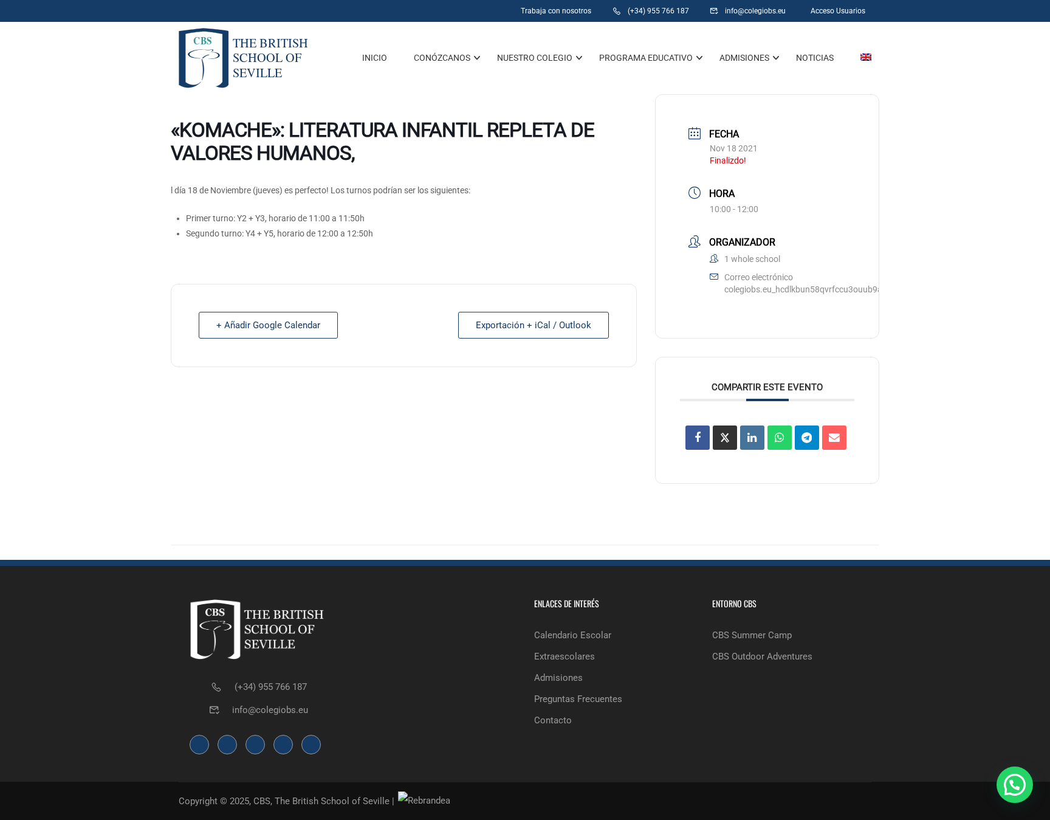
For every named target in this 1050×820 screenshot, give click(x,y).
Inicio (374, 58)
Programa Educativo (646, 58)
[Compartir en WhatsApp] (779, 438)
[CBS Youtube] (493, 11)
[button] (1015, 785)
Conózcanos (442, 58)
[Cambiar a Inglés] (859, 58)
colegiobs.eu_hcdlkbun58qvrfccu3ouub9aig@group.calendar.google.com (862, 289)
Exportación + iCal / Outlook (533, 325)
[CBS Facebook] (404, 11)
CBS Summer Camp (752, 635)
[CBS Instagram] (433, 11)
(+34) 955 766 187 (271, 686)
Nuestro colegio (534, 58)
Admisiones (744, 58)
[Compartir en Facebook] (697, 438)
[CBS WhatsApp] (376, 11)
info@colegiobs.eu (270, 710)
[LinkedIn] (752, 438)
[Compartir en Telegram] (807, 438)
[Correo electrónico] (834, 438)
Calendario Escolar (572, 635)
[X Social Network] (725, 438)
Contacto (553, 720)
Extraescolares (564, 656)
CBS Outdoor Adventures (762, 656)
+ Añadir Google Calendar (268, 325)
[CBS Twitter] (463, 11)
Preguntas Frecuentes (578, 699)
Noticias (815, 58)
